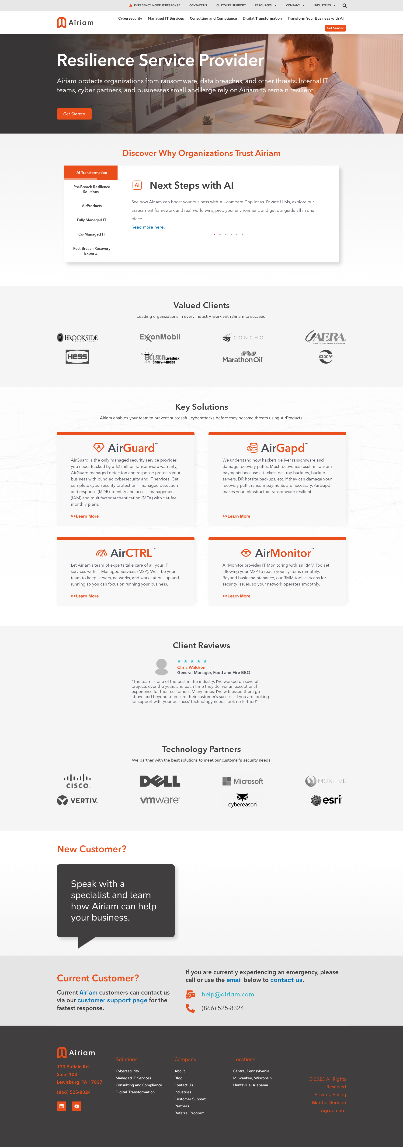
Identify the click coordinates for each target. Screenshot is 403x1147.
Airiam (88, 992)
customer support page (112, 1000)
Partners (181, 1106)
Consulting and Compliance (213, 19)
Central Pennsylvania (251, 1071)
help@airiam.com (228, 994)
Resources (263, 5)
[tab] (91, 173)
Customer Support (231, 5)
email (234, 980)
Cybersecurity (130, 19)
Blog (178, 1078)
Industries (322, 5)
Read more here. (148, 227)
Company (293, 5)
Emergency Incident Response (157, 5)
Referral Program (189, 1113)
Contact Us (198, 5)
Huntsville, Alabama (250, 1085)
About (179, 1071)
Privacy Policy (330, 1094)
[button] (344, 6)
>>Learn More (85, 516)
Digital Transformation (262, 19)
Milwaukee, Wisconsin (252, 1078)
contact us (286, 980)
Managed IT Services (166, 19)
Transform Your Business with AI (316, 19)
